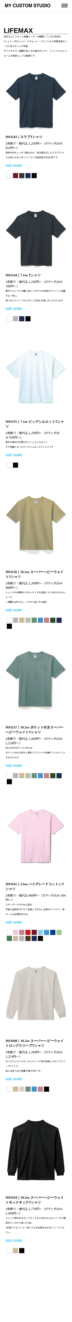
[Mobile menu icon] (64, 5)
